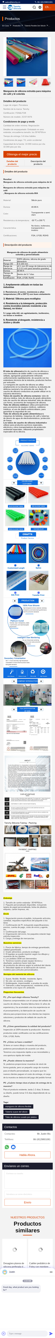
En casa (5, 26)
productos (17, 26)
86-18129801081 (45, 2)
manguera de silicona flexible (18, 1106)
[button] (49, 83)
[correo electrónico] (13, 1147)
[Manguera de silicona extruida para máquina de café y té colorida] (27, 56)
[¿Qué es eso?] (7, 1147)
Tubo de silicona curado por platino (21, 1117)
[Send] (51, 1333)
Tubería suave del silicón (16, 1112)
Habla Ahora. (27, 1155)
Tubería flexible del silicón (35, 26)
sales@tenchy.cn (12, 2)
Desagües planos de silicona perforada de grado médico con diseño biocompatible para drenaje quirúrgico (14, 1265)
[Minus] (51, 1272)
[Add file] (4, 1333)
